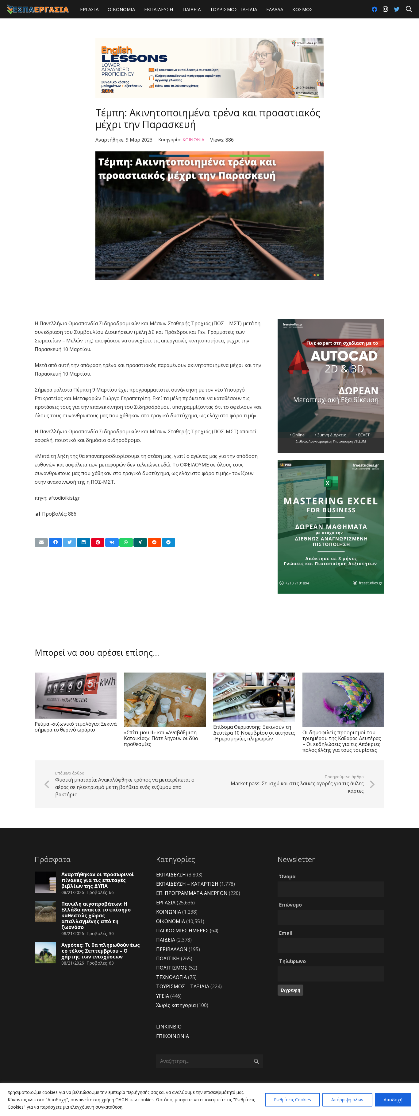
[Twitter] (396, 9)
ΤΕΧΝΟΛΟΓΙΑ (171, 977)
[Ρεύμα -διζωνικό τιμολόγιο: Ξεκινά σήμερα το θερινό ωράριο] (76, 696)
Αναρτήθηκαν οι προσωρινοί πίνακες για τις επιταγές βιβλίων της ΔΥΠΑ (97, 880)
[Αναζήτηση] (409, 9)
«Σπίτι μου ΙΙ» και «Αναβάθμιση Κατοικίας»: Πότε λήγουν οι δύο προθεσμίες (161, 738)
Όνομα (287, 876)
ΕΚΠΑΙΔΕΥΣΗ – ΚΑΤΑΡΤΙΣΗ (187, 883)
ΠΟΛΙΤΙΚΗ (168, 958)
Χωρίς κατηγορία (176, 1005)
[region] (209, 1099)
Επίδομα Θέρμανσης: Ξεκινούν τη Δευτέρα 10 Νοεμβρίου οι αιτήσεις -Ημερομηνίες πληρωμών (254, 733)
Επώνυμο (290, 904)
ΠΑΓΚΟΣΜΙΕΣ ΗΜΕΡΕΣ (182, 930)
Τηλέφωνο (292, 961)
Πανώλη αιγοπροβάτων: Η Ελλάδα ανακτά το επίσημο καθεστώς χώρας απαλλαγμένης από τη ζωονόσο (96, 915)
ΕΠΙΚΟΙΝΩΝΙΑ (172, 1036)
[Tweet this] (69, 542)
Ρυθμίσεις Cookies (292, 1099)
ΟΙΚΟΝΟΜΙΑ (170, 921)
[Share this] (55, 542)
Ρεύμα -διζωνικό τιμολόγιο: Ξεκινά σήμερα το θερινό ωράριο (76, 726)
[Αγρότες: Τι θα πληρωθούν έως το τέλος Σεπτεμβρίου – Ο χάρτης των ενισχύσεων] (45, 953)
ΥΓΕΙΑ (162, 996)
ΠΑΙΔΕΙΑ (165, 939)
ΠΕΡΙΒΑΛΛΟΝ (171, 949)
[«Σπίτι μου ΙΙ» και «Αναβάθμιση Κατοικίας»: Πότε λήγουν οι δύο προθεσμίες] (165, 700)
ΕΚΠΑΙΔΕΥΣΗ (171, 874)
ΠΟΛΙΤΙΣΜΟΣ (171, 967)
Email (286, 933)
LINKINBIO (169, 1026)
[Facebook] (374, 9)
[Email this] (41, 542)
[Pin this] (97, 542)
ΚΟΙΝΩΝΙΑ (193, 139)
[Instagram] (385, 9)
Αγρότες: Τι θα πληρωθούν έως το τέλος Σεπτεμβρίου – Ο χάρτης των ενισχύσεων (100, 951)
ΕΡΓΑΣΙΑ (165, 902)
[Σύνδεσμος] (38, 9)
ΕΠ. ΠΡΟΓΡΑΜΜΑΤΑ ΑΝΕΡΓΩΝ (192, 893)
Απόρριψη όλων (347, 1099)
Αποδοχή (393, 1099)
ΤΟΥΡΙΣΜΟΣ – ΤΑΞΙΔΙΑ (182, 986)
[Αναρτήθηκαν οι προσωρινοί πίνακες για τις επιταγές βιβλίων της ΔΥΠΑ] (45, 882)
